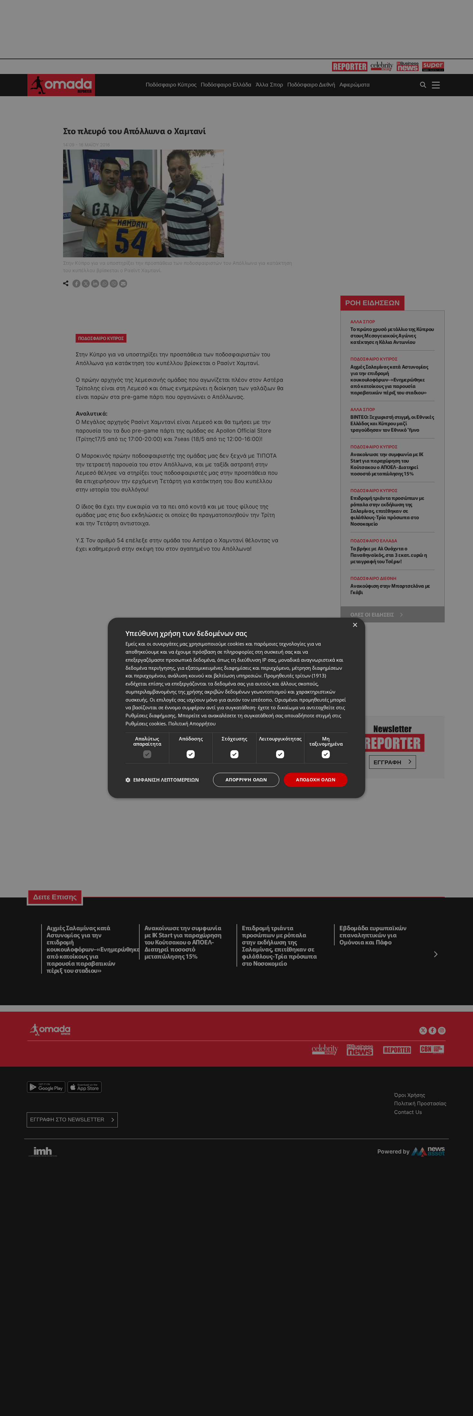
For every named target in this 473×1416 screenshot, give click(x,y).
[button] (162, 779)
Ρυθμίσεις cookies (145, 723)
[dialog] (236, 708)
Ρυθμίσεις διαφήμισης (150, 715)
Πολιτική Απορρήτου (192, 723)
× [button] (354, 625)
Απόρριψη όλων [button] (246, 780)
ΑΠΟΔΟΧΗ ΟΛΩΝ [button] (315, 780)
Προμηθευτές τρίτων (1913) (295, 676)
